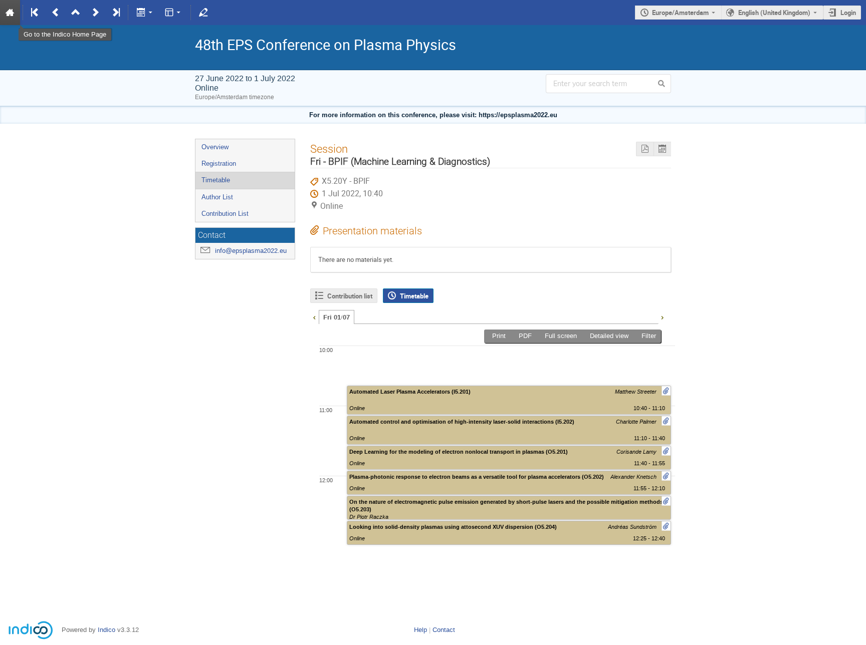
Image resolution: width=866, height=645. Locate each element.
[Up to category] (76, 12)
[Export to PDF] (645, 149)
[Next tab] (662, 316)
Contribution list (349, 295)
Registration (218, 163)
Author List (217, 197)
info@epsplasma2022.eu (251, 250)
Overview (215, 147)
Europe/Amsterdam (680, 12)
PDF (525, 336)
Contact (443, 629)
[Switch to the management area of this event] (203, 12)
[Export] (145, 12)
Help (420, 629)
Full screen (561, 336)
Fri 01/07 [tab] (336, 317)
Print (499, 336)
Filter (648, 336)
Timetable (215, 180)
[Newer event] (96, 12)
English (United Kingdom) (774, 12)
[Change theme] (173, 12)
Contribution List (225, 213)
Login (848, 12)
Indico (106, 629)
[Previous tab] (314, 316)
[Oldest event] (36, 12)
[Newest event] (115, 12)
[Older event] (56, 12)
